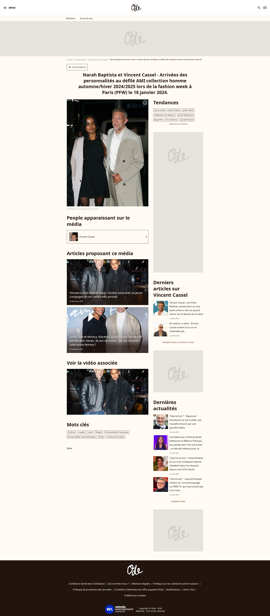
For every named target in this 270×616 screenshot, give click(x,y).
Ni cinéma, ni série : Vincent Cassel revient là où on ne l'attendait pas (184, 327)
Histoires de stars (115, 437)
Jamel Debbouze (186, 115)
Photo (101, 437)
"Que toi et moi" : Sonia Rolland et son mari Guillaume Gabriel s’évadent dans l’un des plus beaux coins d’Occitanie (186, 463)
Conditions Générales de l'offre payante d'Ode (139, 589)
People (98, 432)
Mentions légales (141, 583)
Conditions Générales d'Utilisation (87, 583)
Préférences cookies (135, 595)
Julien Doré (188, 110)
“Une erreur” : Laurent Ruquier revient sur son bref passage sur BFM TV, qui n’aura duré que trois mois (186, 484)
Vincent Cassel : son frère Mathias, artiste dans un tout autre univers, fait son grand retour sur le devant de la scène (186, 308)
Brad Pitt (158, 119)
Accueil (69, 59)
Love (90, 432)
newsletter (265, 7)
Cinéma (71, 432)
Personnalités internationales (82, 437)
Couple (81, 432)
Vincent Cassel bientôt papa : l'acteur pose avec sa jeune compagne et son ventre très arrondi (106, 295)
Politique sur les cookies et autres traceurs (175, 583)
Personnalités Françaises (116, 432)
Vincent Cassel (80, 59)
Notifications (173, 589)
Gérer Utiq (188, 589)
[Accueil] (136, 7)
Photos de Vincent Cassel (98, 59)
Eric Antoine (171, 119)
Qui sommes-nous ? (118, 583)
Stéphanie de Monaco (164, 115)
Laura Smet (159, 110)
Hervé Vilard (174, 110)
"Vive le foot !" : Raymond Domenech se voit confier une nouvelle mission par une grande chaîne (185, 422)
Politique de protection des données (92, 589)
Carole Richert (187, 119)
